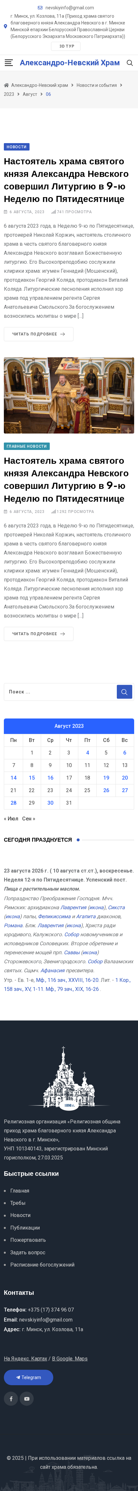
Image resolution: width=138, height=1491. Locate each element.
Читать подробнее (34, 334)
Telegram (31, 1377)
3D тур (66, 46)
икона (96, 907)
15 (32, 778)
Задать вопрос (27, 1252)
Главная (19, 1191)
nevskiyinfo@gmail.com (70, 7)
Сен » (28, 819)
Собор (71, 934)
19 (106, 778)
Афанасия (52, 970)
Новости (20, 1215)
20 (125, 778)
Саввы (72, 952)
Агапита (86, 916)
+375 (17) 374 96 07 (51, 1310)
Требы (18, 1203)
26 (106, 790)
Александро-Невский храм (70, 62)
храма (59, 1467)
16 (50, 778)
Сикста (116, 907)
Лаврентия (73, 907)
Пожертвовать (28, 1240)
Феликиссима (54, 916)
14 (13, 778)
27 (125, 790)
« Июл (11, 819)
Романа (13, 925)
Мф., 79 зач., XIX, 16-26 (72, 989)
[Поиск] (130, 62)
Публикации (25, 1228)
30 (50, 803)
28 (13, 803)
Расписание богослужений (42, 1265)
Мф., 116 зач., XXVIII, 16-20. (67, 980)
